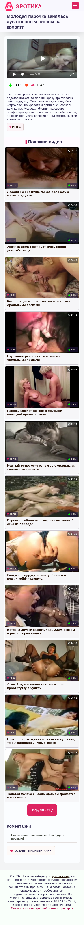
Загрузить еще (42, 810)
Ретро (16, 127)
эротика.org (60, 876)
